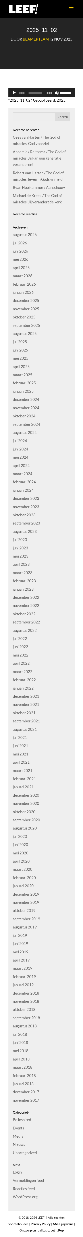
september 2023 (26, 523)
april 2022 (21, 663)
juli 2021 (20, 737)
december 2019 (26, 894)
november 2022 (26, 605)
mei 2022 (20, 655)
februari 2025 (24, 383)
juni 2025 (20, 350)
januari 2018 (23, 1083)
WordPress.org (25, 1196)
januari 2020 (23, 886)
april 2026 (21, 267)
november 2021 (26, 704)
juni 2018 (20, 1042)
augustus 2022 (25, 630)
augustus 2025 (25, 333)
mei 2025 (20, 358)
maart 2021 (22, 770)
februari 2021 (24, 778)
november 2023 (26, 506)
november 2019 (26, 902)
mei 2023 (20, 556)
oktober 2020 (24, 811)
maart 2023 (22, 572)
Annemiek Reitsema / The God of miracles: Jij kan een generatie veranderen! (39, 158)
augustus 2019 (25, 927)
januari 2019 (23, 984)
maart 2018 (22, 1067)
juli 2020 (20, 836)
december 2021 (26, 696)
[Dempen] (56, 93)
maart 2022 (22, 671)
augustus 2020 (25, 828)
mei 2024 (20, 457)
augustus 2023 (25, 531)
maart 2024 (22, 473)
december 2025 (26, 300)
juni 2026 (20, 251)
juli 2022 (20, 638)
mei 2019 (20, 952)
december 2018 (26, 993)
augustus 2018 (25, 1026)
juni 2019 (20, 943)
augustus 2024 (25, 432)
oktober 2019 (24, 910)
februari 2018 (24, 1075)
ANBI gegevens (63, 1224)
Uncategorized (25, 1152)
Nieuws (19, 1144)
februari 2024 (24, 482)
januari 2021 (23, 787)
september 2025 (26, 325)
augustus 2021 (25, 729)
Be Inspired (22, 1119)
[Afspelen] (14, 93)
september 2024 (26, 424)
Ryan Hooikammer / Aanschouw (39, 187)
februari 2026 (24, 284)
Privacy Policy (40, 1224)
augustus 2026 (25, 234)
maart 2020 (22, 869)
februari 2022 (24, 679)
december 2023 (26, 498)
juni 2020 (20, 844)
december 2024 (26, 399)
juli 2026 (20, 243)
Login (17, 1172)
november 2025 (26, 309)
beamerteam (36, 39)
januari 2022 (23, 688)
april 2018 (21, 1059)
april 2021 (21, 762)
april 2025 (21, 366)
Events (18, 1128)
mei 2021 (20, 754)
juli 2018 (20, 1034)
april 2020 (21, 861)
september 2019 (26, 919)
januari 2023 (23, 589)
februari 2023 (24, 581)
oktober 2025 (24, 317)
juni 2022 (20, 646)
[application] (41, 92)
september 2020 (26, 820)
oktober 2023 (24, 515)
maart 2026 (22, 275)
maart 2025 (22, 374)
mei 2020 (20, 853)
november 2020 (26, 803)
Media (18, 1136)
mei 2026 (20, 259)
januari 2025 (23, 391)
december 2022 (26, 597)
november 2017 (26, 1100)
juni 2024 (20, 449)
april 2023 (21, 564)
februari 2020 (24, 877)
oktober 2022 (24, 614)
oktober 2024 (24, 416)
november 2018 (26, 1001)
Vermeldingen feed (28, 1180)
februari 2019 (24, 976)
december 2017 (26, 1092)
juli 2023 (20, 539)
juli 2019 (20, 935)
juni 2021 (20, 745)
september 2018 (26, 1018)
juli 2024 (20, 440)
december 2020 (26, 795)
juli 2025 (20, 341)
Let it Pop (57, 1230)
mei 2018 (20, 1050)
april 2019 (21, 960)
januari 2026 (23, 292)
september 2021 (26, 721)
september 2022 (26, 622)
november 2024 (26, 408)
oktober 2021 (24, 713)
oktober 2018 (24, 1009)
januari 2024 (23, 490)
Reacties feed (24, 1188)
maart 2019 (22, 968)
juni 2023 (20, 548)
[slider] (66, 92)
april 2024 (21, 465)
